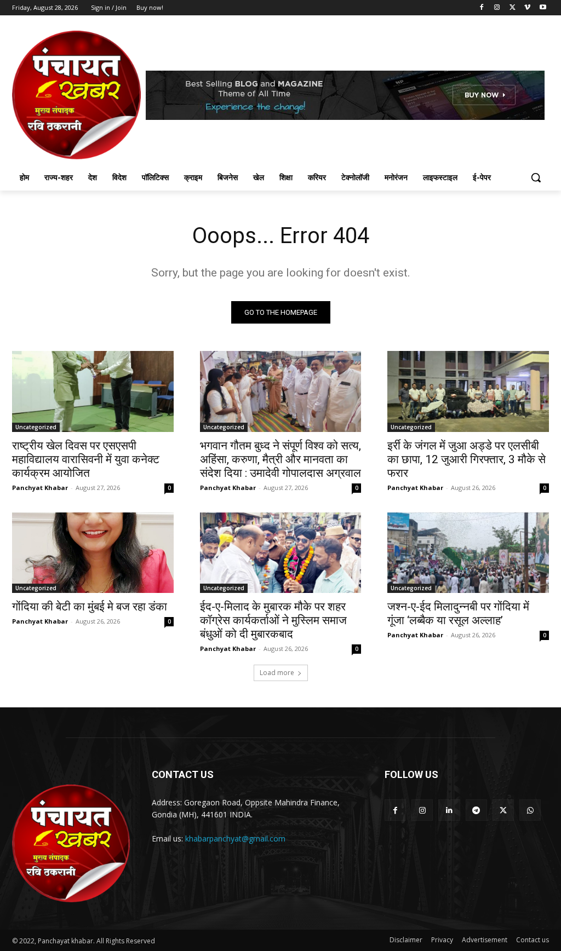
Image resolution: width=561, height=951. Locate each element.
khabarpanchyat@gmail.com (235, 838)
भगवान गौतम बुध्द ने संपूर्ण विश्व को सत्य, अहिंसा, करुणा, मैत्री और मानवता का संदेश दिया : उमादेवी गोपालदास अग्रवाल (280, 459)
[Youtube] (542, 8)
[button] (536, 177)
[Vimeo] (527, 8)
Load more (277, 672)
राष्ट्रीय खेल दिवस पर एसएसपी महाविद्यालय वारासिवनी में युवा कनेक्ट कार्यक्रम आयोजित (85, 459)
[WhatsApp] (530, 810)
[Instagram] (497, 8)
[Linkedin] (449, 810)
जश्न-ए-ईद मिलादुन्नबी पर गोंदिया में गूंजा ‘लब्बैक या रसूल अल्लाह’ (458, 613)
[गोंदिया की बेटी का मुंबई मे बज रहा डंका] (93, 552)
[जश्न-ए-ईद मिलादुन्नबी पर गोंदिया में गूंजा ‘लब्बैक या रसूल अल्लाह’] (468, 552)
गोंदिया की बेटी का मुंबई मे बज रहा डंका (89, 606)
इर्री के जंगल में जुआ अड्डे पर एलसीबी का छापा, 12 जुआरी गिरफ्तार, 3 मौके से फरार (466, 459)
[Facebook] (482, 8)
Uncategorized (35, 427)
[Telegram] (476, 810)
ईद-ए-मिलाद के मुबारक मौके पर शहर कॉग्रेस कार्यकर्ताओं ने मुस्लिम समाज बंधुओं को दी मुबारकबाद (273, 620)
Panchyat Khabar (40, 487)
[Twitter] (512, 8)
